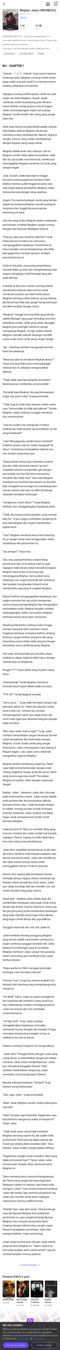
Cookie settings (44, 1345)
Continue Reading (30, 1265)
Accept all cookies (15, 1345)
